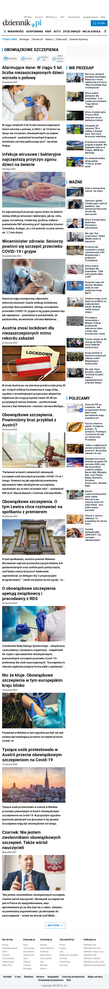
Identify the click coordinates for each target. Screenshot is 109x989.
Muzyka (43, 965)
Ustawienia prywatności (50, 980)
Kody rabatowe (47, 948)
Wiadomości (28, 955)
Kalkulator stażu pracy (93, 951)
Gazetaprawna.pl (10, 948)
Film (42, 962)
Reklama (28, 976)
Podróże (27, 965)
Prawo (62, 945)
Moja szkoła (45, 955)
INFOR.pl (28, 17)
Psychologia (65, 962)
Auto (25, 945)
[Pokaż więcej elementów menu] (105, 31)
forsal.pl (38, 17)
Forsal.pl (6, 955)
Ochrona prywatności (73, 976)
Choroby (63, 958)
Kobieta (43, 945)
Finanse (63, 948)
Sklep (102, 17)
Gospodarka (28, 951)
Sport (25, 958)
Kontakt (7, 976)
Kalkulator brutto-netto (94, 962)
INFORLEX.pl (51, 17)
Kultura (43, 968)
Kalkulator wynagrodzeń (94, 965)
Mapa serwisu (95, 976)
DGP (62, 17)
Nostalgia (24, 39)
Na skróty (7, 939)
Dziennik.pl (29, 939)
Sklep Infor (7, 965)
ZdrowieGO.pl (74, 17)
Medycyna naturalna (69, 955)
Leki (61, 951)
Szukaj (101, 23)
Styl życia (64, 965)
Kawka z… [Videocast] (56, 39)
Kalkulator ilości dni (92, 948)
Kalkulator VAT (90, 955)
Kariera (40, 976)
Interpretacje (8, 962)
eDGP (4, 951)
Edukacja (44, 951)
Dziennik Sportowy (78, 39)
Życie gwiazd (46, 958)
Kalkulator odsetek (92, 958)
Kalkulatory (90, 939)
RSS (69, 980)
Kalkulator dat (90, 945)
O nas (18, 976)
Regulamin (53, 976)
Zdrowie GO (37, 39)
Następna (54, 925)
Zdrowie (27, 962)
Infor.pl (5, 945)
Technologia (28, 948)
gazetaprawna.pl (90, 17)
